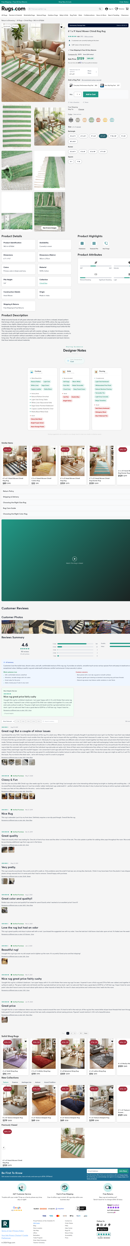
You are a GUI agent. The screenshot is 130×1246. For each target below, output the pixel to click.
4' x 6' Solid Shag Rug (10, 1071)
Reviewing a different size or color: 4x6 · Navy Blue (17, 791)
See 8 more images (49, 228)
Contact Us (68, 1221)
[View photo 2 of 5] (11, 762)
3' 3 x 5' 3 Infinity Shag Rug (41, 1071)
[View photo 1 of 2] (5, 850)
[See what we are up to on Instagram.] (101, 1225)
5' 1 (71, 161)
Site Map (36, 1230)
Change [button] (81, 109)
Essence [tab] (15, 1082)
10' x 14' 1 (73, 141)
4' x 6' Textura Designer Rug (41, 1118)
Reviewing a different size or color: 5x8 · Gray (15, 956)
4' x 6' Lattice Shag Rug (97, 1071)
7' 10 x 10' (113, 136)
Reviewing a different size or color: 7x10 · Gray (18, 710)
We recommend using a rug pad (91, 80)
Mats (80, 15)
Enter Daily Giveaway (39, 1240)
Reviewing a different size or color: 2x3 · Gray (15, 845)
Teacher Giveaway (39, 1242)
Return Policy (69, 1233)
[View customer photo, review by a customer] (8, 627)
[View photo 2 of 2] (11, 850)
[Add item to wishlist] (25, 448)
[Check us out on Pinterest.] (109, 1225)
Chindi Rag (28, 20)
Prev (63, 1033)
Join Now (123, 1171)
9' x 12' (123, 136)
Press (66, 1238)
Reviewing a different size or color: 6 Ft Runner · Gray (18, 934)
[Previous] (4, 465)
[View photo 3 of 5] (18, 762)
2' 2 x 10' (92, 151)
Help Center (68, 1228)
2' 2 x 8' (83, 151)
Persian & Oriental (15, 15)
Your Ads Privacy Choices (11, 1235)
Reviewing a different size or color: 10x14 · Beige (16, 876)
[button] (61, 27)
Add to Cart (91, 94)
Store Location (37, 1228)
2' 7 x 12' (102, 151)
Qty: (71, 94)
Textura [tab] (5, 1082)
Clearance (124, 15)
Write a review (88, 36)
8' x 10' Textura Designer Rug (13, 1118)
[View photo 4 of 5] (25, 762)
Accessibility (68, 1235)
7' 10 (78, 161)
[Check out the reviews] (104, 1235)
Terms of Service (92, 1179)
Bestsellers (36, 1235)
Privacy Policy (124, 1175)
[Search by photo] (29, 9)
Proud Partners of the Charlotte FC (44, 1221)
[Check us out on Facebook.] (98, 1225)
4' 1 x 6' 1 (83, 136)
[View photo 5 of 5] (32, 762)
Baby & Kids (64, 15)
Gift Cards (36, 1223)
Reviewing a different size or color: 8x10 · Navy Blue (17, 905)
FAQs (66, 1226)
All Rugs (4, 15)
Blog (34, 1226)
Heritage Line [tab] (26, 1082)
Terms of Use (7, 1231)
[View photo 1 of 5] (5, 762)
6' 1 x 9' (103, 136)
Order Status (123, 2)
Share (86, 102)
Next (85, 1033)
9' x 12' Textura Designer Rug (99, 1118)
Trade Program (37, 1238)
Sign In (111, 9)
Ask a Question (74, 102)
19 (80, 1033)
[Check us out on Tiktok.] (105, 1225)
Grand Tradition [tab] (49, 1082)
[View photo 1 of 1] (5, 910)
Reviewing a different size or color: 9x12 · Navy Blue (17, 757)
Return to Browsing (8, 20)
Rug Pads (73, 15)
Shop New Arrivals (65, 2)
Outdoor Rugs (53, 15)
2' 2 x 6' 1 (72, 151)
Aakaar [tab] (37, 1082)
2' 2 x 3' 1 (72, 136)
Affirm (35, 1233)
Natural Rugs (41, 15)
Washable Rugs (29, 15)
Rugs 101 (67, 1230)
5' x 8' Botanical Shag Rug (69, 1071)
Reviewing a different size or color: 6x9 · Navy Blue (17, 1015)
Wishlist (121, 9)
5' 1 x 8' (93, 136)
